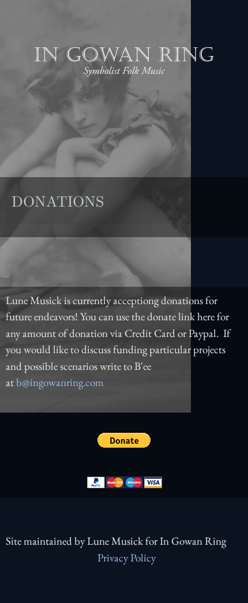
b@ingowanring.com (60, 382)
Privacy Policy (126, 557)
